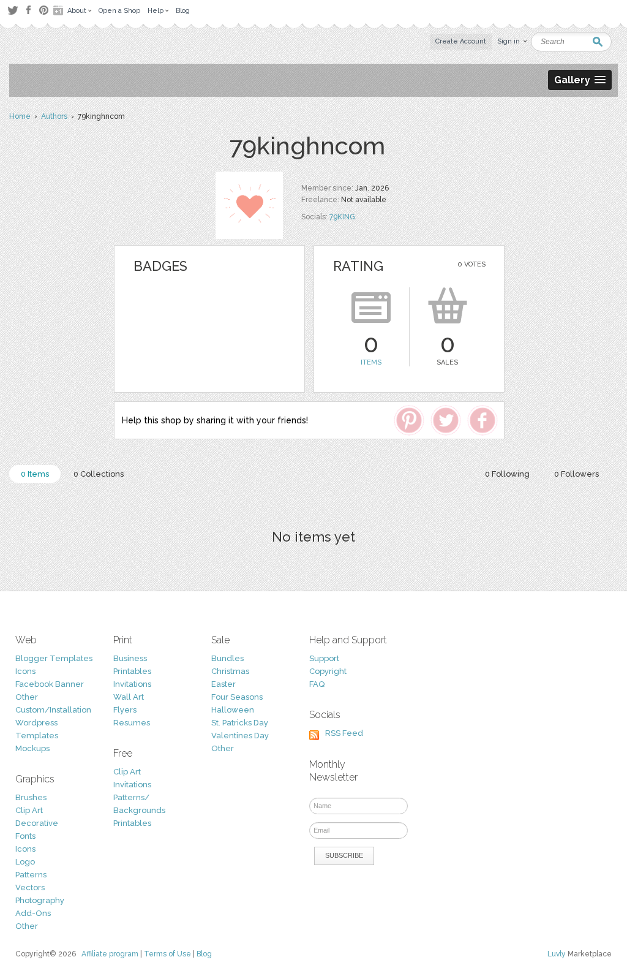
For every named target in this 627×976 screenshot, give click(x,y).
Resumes (131, 722)
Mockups (32, 748)
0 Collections (98, 474)
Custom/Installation (53, 709)
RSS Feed (344, 733)
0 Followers (576, 474)
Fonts (25, 836)
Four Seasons (237, 697)
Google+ (59, 10)
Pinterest (43, 10)
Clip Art (29, 810)
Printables (132, 671)
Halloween (232, 709)
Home (20, 116)
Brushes (31, 797)
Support (324, 658)
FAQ (317, 684)
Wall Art (128, 697)
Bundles (227, 658)
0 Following (507, 474)
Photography (39, 900)
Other (26, 697)
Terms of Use (167, 954)
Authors (54, 116)
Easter (223, 684)
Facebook (28, 10)
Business (130, 658)
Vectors (30, 887)
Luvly (556, 954)
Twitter (12, 10)
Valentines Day (240, 735)
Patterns (31, 874)
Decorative (36, 823)
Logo (25, 861)
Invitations (132, 684)
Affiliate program (109, 954)
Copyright (328, 671)
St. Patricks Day (239, 722)
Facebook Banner (49, 684)
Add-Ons (33, 913)
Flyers (125, 709)
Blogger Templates (53, 658)
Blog (204, 954)
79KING (342, 217)
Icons (25, 671)
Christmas (230, 671)
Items (371, 362)
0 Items (35, 474)
